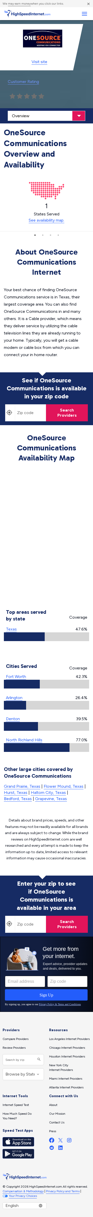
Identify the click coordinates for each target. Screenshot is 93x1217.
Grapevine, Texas (51, 798)
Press (52, 1131)
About (53, 1105)
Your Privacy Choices (23, 1196)
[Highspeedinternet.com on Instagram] (69, 1141)
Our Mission (57, 1113)
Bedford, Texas (18, 798)
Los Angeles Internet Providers (69, 1039)
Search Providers (67, 413)
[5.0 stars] (41, 96)
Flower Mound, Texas (63, 786)
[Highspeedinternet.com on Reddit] (51, 1149)
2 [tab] (42, 235)
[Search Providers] (38, 1059)
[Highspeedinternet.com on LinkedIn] (60, 1149)
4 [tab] (58, 235)
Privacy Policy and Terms (63, 1191)
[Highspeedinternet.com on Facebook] (51, 1141)
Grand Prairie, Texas (22, 786)
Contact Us (56, 1122)
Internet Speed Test (16, 1105)
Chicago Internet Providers (67, 1048)
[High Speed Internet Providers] (27, 13)
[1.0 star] (12, 96)
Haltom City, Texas (48, 792)
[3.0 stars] (26, 96)
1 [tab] (34, 235)
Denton (13, 718)
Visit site (39, 61)
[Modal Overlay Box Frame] (46, 974)
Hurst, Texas (15, 792)
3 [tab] (50, 235)
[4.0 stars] (34, 96)
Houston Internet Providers (67, 1056)
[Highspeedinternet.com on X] (60, 1141)
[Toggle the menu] (84, 14)
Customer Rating (23, 81)
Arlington (14, 697)
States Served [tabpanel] (46, 212)
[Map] (46, 536)
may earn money (19, 3)
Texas (11, 629)
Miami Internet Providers (65, 1078)
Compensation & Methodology (23, 1191)
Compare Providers (15, 1039)
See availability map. (46, 220)
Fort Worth (16, 676)
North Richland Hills (24, 739)
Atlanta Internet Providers (66, 1087)
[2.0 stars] (19, 96)
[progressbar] (46, 636)
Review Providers (14, 1048)
